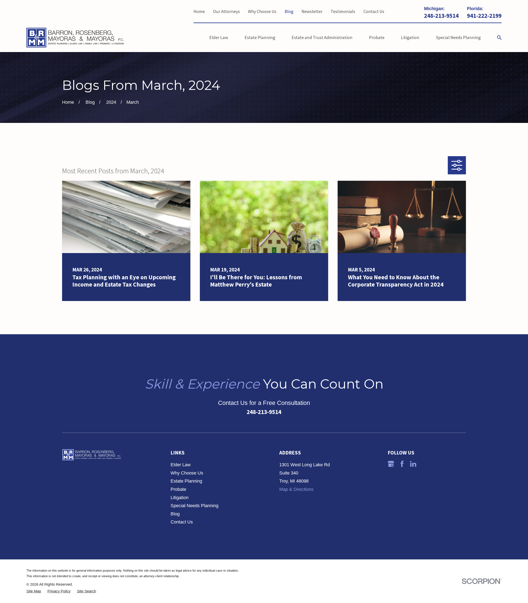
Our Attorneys (226, 11)
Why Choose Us (262, 11)
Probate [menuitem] (376, 37)
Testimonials (343, 11)
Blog (289, 11)
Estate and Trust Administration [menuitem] (322, 37)
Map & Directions (296, 489)
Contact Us (373, 11)
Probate (178, 489)
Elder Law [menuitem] (218, 37)
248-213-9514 (441, 16)
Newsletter (312, 11)
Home (199, 11)
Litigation (180, 497)
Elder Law (181, 464)
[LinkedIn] (413, 464)
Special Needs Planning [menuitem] (458, 37)
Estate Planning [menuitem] (260, 37)
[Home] (75, 38)
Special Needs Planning (194, 505)
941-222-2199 (484, 16)
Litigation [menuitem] (410, 37)
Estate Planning (186, 481)
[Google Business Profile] (391, 464)
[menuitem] (33, 591)
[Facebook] (402, 464)
